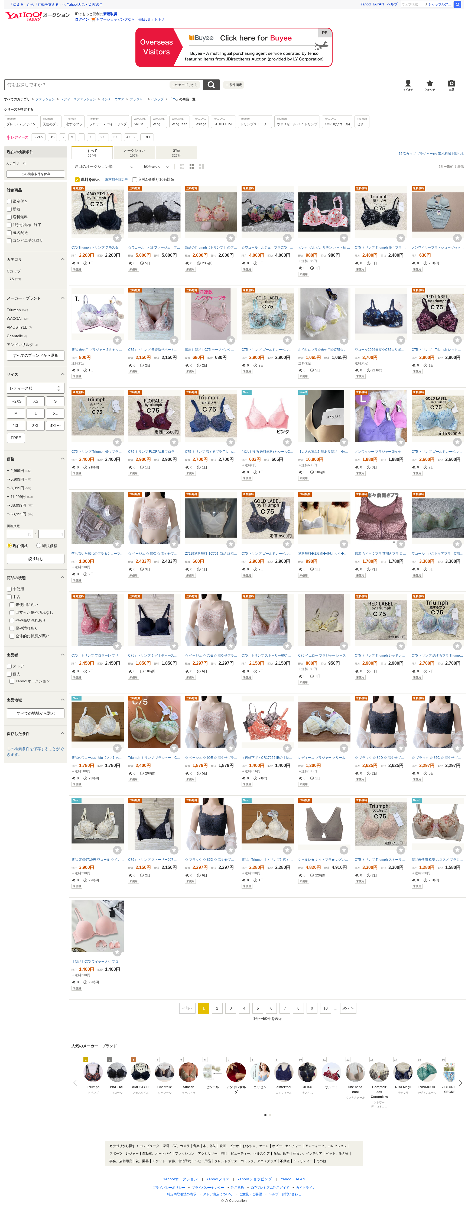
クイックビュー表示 (201, 166)
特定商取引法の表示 (181, 1194)
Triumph (17, 310)
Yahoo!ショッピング (254, 1179)
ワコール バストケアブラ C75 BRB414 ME (438, 553)
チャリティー (303, 1161)
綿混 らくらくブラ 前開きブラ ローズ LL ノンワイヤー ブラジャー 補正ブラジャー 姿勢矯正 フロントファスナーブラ (381, 553)
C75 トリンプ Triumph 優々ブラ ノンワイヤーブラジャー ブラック (381, 247)
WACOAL (17, 318)
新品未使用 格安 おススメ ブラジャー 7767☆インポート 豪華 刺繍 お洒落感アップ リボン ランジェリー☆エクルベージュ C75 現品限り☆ (438, 860)
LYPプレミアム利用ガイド (270, 1188)
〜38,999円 (20, 505)
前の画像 (76, 1083)
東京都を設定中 (116, 179)
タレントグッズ (225, 1161)
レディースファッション (78, 99)
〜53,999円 (20, 514)
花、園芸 (142, 1161)
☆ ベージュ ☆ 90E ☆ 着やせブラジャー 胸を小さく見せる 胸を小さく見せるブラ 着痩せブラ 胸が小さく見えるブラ (211, 758)
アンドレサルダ (22, 344)
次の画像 (459, 1083)
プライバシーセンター (208, 1188)
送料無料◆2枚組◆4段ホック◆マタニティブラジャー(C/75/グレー (324, 553)
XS (35, 401)
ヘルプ (392, 4)
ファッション (45, 99)
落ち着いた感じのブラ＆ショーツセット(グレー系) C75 (98, 553)
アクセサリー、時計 (212, 1153)
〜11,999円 (20, 496)
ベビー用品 (203, 1161)
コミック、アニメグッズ (259, 1161)
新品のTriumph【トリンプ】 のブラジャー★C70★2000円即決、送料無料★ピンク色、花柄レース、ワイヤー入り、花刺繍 (211, 247)
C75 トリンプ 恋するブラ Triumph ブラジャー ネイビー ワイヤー (211, 452)
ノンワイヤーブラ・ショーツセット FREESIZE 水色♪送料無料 (438, 247)
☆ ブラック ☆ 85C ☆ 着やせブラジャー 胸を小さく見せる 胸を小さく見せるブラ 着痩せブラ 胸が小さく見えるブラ (438, 758)
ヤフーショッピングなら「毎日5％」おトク (130, 19)
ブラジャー (138, 99)
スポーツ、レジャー (124, 1153)
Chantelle (17, 336)
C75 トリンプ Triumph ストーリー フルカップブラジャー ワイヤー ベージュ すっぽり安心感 (381, 860)
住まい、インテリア (307, 1153)
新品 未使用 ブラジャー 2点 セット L (98, 350)
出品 (451, 89)
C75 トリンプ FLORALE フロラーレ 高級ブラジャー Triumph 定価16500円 (154, 452)
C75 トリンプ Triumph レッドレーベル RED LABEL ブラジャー (381, 655)
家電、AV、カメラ (176, 1146)
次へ (346, 1008)
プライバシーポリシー (168, 1188)
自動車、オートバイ (156, 1153)
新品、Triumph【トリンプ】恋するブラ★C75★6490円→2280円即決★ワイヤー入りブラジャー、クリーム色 (268, 860)
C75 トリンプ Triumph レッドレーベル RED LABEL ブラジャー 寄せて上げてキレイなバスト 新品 (438, 350)
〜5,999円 (19, 479)
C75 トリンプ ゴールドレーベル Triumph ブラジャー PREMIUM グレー (268, 553)
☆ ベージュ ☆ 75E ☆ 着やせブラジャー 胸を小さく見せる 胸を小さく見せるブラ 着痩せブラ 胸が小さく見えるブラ (211, 655)
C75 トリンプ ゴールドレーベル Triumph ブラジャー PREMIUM (268, 350)
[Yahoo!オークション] (38, 13)
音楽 (196, 1146)
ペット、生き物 (337, 1153)
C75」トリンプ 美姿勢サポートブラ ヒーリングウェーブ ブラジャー (154, 350)
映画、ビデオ (229, 1146)
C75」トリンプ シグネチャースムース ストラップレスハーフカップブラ (154, 655)
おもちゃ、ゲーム (256, 1146)
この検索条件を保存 (35, 174)
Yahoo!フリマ (218, 1179)
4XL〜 (55, 425)
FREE (16, 438)
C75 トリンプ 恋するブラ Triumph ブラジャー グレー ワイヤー (438, 655)
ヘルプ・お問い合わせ (285, 1194)
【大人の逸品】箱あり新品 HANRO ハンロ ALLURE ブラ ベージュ (324, 452)
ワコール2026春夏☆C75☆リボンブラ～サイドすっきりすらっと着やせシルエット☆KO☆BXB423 (381, 350)
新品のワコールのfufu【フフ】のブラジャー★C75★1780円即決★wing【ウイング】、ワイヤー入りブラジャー (98, 758)
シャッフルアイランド (441, 4)
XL (55, 413)
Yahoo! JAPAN (372, 4)
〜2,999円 (19, 470)
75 (174, 99)
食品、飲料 (281, 1153)
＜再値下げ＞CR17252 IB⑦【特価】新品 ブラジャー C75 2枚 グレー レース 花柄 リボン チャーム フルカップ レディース (268, 758)
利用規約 (237, 1188)
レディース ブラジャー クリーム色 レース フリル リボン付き (324, 758)
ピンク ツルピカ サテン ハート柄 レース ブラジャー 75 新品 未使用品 (324, 247)
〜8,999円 (19, 488)
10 (325, 1008)
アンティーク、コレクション (326, 1146)
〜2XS (16, 401)
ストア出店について (217, 1194)
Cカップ (157, 99)
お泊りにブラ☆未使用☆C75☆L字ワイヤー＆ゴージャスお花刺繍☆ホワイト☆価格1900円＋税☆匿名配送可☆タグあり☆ (324, 350)
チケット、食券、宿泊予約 (171, 1161)
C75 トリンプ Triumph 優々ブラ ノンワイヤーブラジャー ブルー (98, 452)
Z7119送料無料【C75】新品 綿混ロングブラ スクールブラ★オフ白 (211, 553)
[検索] (457, 4)
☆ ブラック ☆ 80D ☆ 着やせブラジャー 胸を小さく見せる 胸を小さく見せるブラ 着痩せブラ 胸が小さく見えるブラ (381, 758)
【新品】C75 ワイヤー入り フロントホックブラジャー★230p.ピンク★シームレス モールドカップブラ (98, 961)
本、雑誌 (209, 1146)
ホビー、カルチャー (286, 1146)
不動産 (285, 1161)
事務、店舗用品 (120, 1161)
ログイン (82, 19)
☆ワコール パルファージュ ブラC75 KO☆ (154, 247)
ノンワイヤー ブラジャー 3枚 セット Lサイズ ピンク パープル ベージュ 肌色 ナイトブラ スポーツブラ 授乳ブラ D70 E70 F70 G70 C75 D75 (381, 452)
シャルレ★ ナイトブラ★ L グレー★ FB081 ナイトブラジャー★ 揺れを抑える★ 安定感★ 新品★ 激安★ (324, 860)
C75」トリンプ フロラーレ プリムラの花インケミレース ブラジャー (98, 655)
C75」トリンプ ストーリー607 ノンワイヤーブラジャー (268, 655)
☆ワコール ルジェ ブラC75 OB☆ (268, 247)
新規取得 (110, 14)
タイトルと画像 (182, 166)
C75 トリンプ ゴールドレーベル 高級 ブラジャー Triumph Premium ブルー (438, 452)
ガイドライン (306, 1188)
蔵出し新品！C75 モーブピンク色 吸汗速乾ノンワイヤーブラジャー (211, 350)
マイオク (408, 89)
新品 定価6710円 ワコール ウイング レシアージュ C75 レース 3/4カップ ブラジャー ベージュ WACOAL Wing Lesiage (98, 860)
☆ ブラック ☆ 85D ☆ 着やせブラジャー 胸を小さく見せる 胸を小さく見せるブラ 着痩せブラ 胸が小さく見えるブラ (211, 860)
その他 (321, 1161)
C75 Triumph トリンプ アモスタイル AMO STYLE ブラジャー (98, 247)
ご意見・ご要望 (250, 1194)
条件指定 (233, 85)
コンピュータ (149, 1146)
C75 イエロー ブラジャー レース (322, 655)
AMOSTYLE (19, 327)
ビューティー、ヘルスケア (250, 1153)
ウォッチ (429, 89)
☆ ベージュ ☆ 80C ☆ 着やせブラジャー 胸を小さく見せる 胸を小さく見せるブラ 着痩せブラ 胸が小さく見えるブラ (154, 553)
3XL (35, 425)
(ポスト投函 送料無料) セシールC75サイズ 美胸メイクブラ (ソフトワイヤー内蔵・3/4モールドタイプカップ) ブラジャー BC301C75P (268, 452)
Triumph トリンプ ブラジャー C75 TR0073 (154, 758)
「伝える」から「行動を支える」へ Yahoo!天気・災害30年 (56, 4)
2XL (15, 425)
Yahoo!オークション (180, 1179)
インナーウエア (113, 99)
